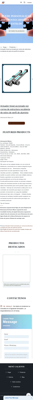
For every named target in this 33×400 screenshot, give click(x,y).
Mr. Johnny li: (7, 306)
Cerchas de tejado (12, 212)
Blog (23, 377)
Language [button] (29, 2)
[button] (21, 3)
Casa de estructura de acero (13, 214)
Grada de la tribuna (9, 216)
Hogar (5, 47)
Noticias (11, 377)
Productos (12, 47)
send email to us (18, 123)
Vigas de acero (19, 207)
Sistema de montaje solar (17, 218)
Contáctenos (16, 386)
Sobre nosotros (16, 382)
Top (29, 395)
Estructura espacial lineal (7, 207)
